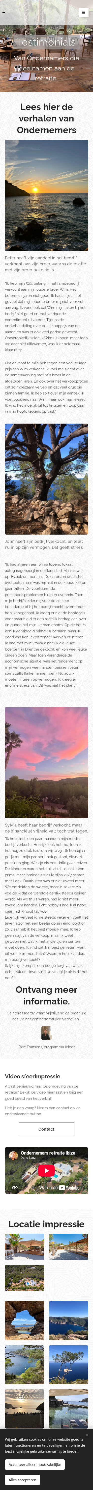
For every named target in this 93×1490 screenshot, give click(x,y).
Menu (84, 12)
